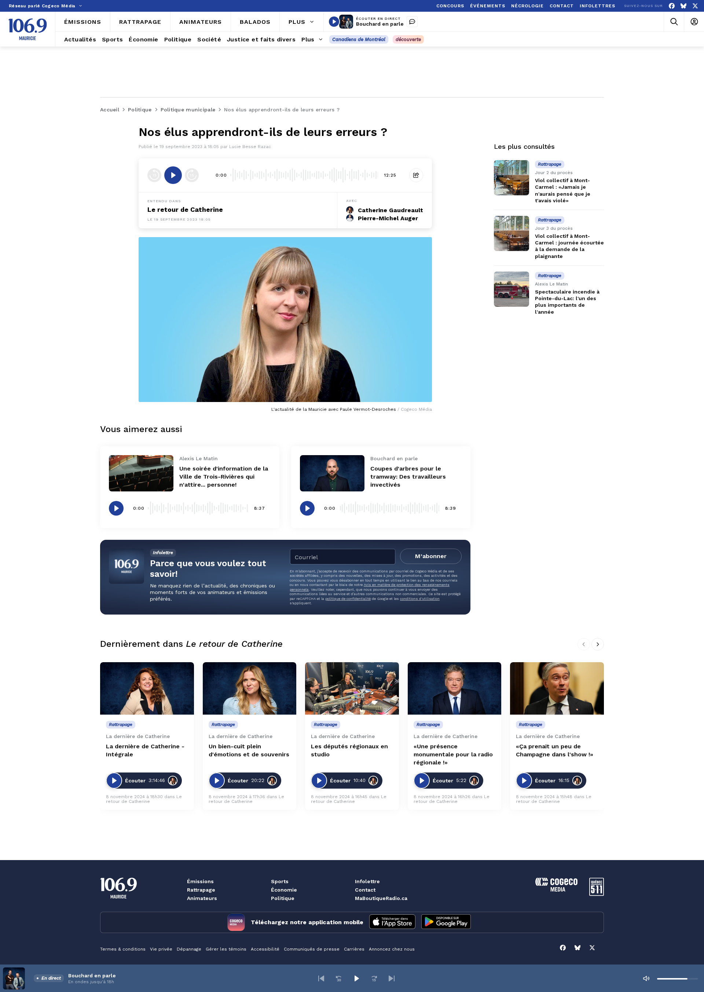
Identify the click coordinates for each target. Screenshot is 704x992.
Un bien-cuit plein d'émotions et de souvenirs (249, 750)
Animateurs (202, 898)
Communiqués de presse (312, 949)
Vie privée (161, 949)
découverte (408, 39)
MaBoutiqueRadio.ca (381, 898)
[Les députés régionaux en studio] (352, 688)
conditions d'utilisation (420, 599)
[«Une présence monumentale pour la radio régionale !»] (455, 688)
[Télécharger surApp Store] (392, 922)
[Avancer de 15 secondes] (192, 175)
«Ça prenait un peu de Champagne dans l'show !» (554, 750)
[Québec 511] (596, 893)
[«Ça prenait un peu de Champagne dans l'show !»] (557, 688)
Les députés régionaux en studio (349, 750)
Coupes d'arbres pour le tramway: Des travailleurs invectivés (408, 476)
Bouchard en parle (380, 24)
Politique (282, 898)
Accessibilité (265, 949)
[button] (321, 978)
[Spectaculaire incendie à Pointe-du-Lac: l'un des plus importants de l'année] (511, 289)
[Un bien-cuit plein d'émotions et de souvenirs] (250, 688)
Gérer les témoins (226, 949)
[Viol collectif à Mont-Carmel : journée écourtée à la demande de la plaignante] (511, 233)
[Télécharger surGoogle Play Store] (446, 922)
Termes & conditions (123, 949)
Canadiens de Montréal (358, 39)
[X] (695, 6)
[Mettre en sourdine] (646, 978)
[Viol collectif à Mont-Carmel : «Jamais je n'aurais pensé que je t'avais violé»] (511, 177)
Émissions (200, 881)
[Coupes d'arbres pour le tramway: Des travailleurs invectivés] (332, 473)
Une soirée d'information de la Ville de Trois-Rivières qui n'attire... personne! (223, 476)
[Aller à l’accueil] (27, 29)
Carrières (354, 949)
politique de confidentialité (348, 599)
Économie (284, 890)
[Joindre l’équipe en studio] (412, 21)
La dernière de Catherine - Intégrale (145, 750)
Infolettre (367, 881)
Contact (365, 890)
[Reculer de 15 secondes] (154, 175)
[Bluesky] (683, 6)
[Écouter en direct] (334, 21)
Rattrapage (201, 890)
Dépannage (189, 949)
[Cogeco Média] (556, 889)
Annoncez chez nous (392, 949)
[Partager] (416, 175)
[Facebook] (672, 6)
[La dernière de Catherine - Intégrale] (147, 688)
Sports (280, 881)
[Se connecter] (694, 22)
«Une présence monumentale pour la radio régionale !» (453, 754)
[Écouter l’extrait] (173, 175)
